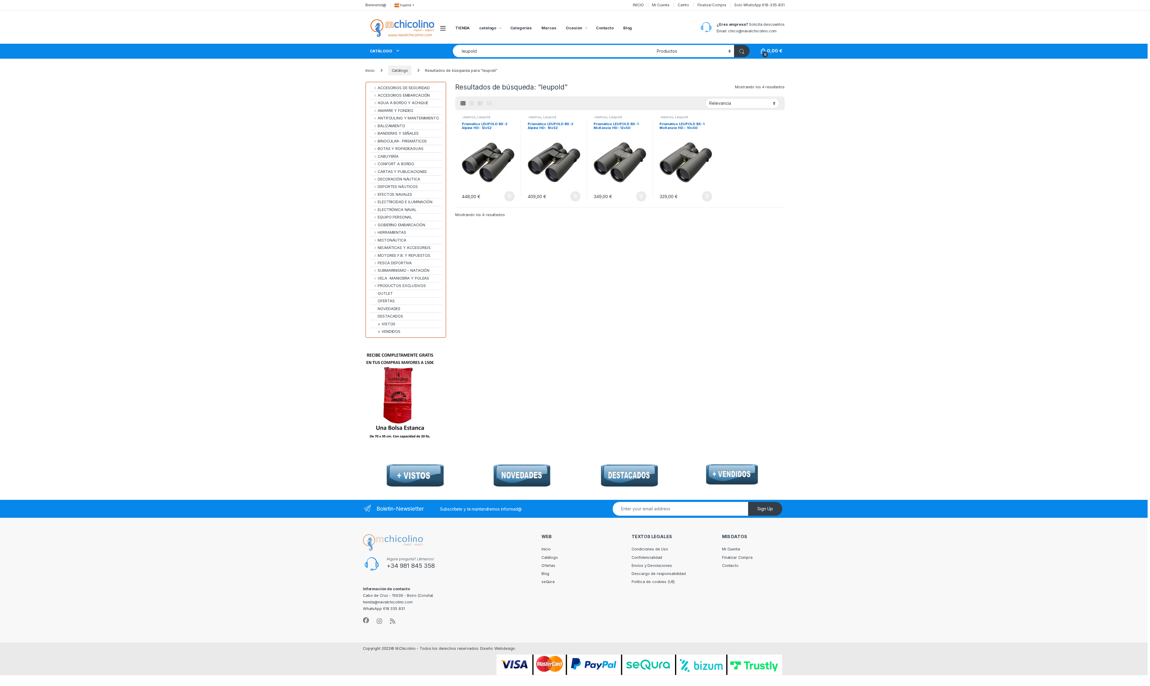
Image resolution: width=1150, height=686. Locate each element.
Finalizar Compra (711, 5)
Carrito (683, 5)
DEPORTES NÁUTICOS (398, 186)
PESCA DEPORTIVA (395, 263)
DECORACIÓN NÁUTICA (399, 179)
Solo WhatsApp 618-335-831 (759, 5)
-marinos (469, 117)
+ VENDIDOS (389, 331)
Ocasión (574, 28)
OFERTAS (386, 301)
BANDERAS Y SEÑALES (398, 133)
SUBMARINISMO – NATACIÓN (403, 270)
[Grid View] (463, 103)
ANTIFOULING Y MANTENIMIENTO (408, 118)
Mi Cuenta (660, 5)
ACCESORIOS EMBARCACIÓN (404, 95)
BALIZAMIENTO (391, 126)
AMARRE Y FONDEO (395, 110)
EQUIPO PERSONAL (395, 217)
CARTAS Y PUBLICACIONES (402, 171)
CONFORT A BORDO (396, 164)
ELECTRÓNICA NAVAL (397, 209)
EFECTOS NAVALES (395, 194)
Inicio (370, 70)
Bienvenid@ (375, 5)
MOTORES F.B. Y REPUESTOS (404, 255)
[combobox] (553, 51)
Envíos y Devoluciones (652, 565)
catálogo (487, 28)
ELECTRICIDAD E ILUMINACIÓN (405, 202)
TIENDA (462, 28)
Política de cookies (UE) (653, 581)
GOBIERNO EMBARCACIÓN (401, 225)
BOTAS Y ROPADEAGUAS (400, 148)
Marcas (548, 28)
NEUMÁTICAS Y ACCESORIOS (404, 247)
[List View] (489, 103)
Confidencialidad (647, 557)
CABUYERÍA (388, 156)
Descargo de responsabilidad (659, 573)
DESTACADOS (390, 316)
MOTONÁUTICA (392, 240)
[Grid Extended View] (472, 103)
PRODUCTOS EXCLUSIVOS (402, 285)
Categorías (521, 28)
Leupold (483, 117)
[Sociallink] (366, 620)
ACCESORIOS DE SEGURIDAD (404, 88)
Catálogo (400, 70)
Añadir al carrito (508, 196)
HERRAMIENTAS (392, 232)
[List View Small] (480, 103)
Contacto (605, 28)
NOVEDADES (389, 308)
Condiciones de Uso (650, 549)
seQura (548, 581)
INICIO (638, 5)
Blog (627, 28)
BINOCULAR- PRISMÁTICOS (402, 141)
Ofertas (548, 565)
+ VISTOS (386, 324)
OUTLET (385, 293)
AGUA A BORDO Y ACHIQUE (403, 103)
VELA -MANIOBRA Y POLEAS (403, 278)
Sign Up (765, 508)
